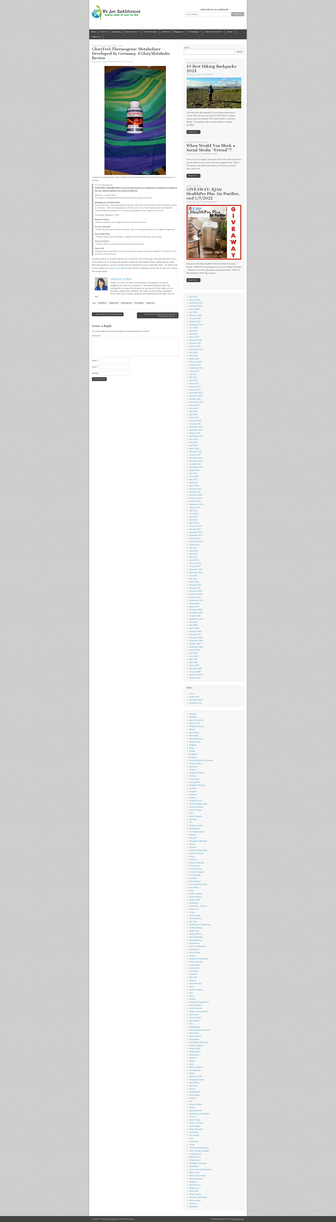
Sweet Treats (194, 1120)
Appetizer (193, 717)
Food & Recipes (151, 32)
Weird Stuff (193, 1191)
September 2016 (196, 402)
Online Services (195, 1008)
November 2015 (196, 430)
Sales (191, 1064)
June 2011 (193, 575)
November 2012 (196, 535)
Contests (192, 788)
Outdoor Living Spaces (198, 1011)
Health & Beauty (196, 928)
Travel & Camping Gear (195, 63)
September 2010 (196, 600)
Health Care (194, 931)
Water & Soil (194, 1172)
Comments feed (195, 700)
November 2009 (196, 613)
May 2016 (193, 411)
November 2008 (196, 641)
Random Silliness (196, 1045)
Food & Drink (194, 866)
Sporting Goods (195, 1110)
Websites (193, 1182)
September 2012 (196, 541)
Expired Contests (196, 853)
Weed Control (195, 1185)
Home (93, 32)
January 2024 (195, 300)
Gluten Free (194, 909)
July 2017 (193, 374)
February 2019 (195, 340)
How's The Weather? (198, 946)
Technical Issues (196, 1129)
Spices (192, 1107)
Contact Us (96, 37)
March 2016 (194, 417)
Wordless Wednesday (198, 1197)
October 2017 (195, 365)
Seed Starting (194, 1070)
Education (193, 838)
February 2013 (195, 526)
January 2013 (195, 529)
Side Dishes (194, 1083)
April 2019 (193, 334)
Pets (191, 1024)
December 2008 (196, 638)
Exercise (192, 847)
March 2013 (194, 523)
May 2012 (193, 554)
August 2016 (194, 405)
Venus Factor (115, 268)
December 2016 (196, 393)
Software (192, 1098)
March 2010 (194, 607)
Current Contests (194, 186)
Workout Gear (195, 1200)
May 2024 (193, 297)
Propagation (194, 1039)
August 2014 (194, 470)
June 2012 (193, 551)
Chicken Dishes (195, 763)
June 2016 (193, 408)
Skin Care (193, 1086)
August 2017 (194, 371)
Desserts (192, 819)
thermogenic (139, 303)
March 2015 (194, 449)
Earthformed (194, 828)
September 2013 (196, 504)
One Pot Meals (195, 1005)
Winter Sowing (195, 1194)
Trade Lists (193, 1141)
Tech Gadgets (195, 1126)
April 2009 (193, 625)
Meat (191, 987)
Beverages (193, 735)
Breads (192, 751)
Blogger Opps (195, 742)
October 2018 (195, 346)
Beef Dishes (194, 732)
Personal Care (131, 32)
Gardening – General (198, 906)
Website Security (196, 1179)
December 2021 (196, 306)
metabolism (102, 303)
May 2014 (193, 479)
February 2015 (195, 452)
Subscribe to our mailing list (214, 9)
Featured (193, 859)
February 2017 (195, 386)
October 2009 (195, 616)
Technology (193, 32)
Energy (192, 844)
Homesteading (195, 940)
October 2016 (195, 399)
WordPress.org (195, 703)
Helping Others (195, 934)
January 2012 (195, 566)
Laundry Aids (194, 968)
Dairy (191, 813)
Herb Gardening (196, 937)
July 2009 (193, 622)
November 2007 (196, 675)
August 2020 (194, 309)
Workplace (193, 1206)
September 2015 (196, 436)
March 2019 (194, 337)
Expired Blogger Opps (198, 850)
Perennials (193, 1014)
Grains (192, 912)
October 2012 (195, 538)
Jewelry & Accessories (198, 959)
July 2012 (193, 548)
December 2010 (196, 591)
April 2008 (193, 662)
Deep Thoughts (195, 816)
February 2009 (195, 631)
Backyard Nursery (196, 726)
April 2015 (193, 445)
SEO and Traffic (195, 1076)
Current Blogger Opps (198, 804)
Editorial (166, 32)
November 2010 (196, 594)
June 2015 (193, 439)
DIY (190, 822)
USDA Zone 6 (194, 1160)
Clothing (192, 776)
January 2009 (195, 634)
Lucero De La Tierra (100, 61)
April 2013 (193, 520)
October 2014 (195, 464)
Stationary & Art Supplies (199, 1114)
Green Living (194, 915)
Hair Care (193, 921)
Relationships (192, 142)
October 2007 (195, 678)
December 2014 (196, 458)
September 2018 (196, 349)
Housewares (194, 943)
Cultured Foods (195, 801)
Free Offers (194, 887)
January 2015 (195, 455)
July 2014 (193, 473)
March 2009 (194, 628)
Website (95, 373)
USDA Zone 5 (194, 1157)
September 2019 (196, 325)
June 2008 (193, 656)
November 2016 (196, 396)
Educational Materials (198, 841)
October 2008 (195, 644)
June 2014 (193, 476)
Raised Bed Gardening (198, 1042)
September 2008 (196, 647)
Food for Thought (196, 872)
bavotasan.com (238, 1219)
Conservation (194, 782)
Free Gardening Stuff (198, 884)
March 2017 (194, 383)
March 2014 (194, 486)
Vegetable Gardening (198, 1163)
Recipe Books (195, 1048)
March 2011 (194, 582)
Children (192, 770)
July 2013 (193, 510)
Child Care (193, 767)
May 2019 (193, 331)
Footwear (193, 878)
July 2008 (193, 653)
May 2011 (193, 579)
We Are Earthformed (112, 1219)
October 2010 (195, 597)
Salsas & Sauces (196, 1067)
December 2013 (196, 495)
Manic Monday (195, 983)
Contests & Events (213, 32)
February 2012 (195, 563)
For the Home (195, 881)
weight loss (150, 303)
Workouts (193, 1203)
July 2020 (193, 312)
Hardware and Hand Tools (200, 924)
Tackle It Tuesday (196, 1123)
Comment (96, 336)
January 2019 (195, 343)
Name (95, 361)
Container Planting (196, 785)
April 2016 (193, 414)
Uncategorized (195, 1154)
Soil (190, 1101)
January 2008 (195, 672)
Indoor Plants (194, 952)
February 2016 (195, 421)
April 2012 (193, 557)
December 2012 (196, 532)
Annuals (192, 714)
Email (95, 367)
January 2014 (195, 492)
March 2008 (194, 665)
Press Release (195, 1036)
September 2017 (196, 368)
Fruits (191, 891)
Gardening (116, 32)
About (229, 32)
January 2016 (195, 424)
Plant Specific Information (199, 1030)
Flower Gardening (196, 863)
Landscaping (194, 965)
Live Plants (193, 971)
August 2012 (194, 545)
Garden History (195, 897)
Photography (194, 1027)
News (191, 996)
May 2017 (193, 377)
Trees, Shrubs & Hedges (199, 1151)
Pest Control (194, 1021)
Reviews (103, 32)
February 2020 (195, 315)
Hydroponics (194, 949)
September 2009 (196, 619)
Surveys (192, 1117)
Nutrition (192, 999)
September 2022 (196, 303)
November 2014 (196, 461)
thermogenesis (126, 303)
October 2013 (195, 501)
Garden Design (195, 894)
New (191, 993)
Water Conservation (197, 1176)
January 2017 (195, 390)
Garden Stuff (194, 900)
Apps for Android (196, 720)
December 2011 (195, 569)
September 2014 (196, 467)
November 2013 (196, 498)
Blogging (178, 32)
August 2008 (194, 650)
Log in (191, 694)
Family (192, 856)
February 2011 (195, 585)
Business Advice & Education (201, 760)
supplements (114, 303)
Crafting (192, 798)
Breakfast (193, 754)
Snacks (192, 1089)
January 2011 (194, 588)
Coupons (193, 791)
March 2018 (194, 359)
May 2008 (193, 659)
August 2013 (194, 507)
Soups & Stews (195, 1104)
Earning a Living (196, 825)
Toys (191, 1138)
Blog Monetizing (195, 739)
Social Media (203, 142)
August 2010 (194, 603)
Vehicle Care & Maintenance (201, 1169)
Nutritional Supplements (102, 46)
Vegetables (193, 1166)
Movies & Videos (196, 990)
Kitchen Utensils (195, 962)
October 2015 (195, 433)
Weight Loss (117, 46)
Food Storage (195, 875)
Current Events (195, 810)
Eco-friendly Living (196, 832)
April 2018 (193, 356)
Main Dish (193, 977)
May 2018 (193, 352)
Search (187, 47)
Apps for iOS (194, 723)
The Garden (194, 1135)
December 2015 (196, 427)
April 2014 (193, 483)
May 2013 (193, 517)
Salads (192, 1061)
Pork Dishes (194, 1033)
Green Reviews (195, 918)
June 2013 (193, 514)
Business (193, 757)
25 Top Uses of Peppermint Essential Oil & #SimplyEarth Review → (160, 315)
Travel (191, 1145)
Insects (192, 956)
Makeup (192, 980)
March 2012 (194, 560)
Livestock (193, 974)
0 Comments (128, 61)
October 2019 (195, 321)
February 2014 (195, 489)
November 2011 (195, 572)
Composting (194, 779)
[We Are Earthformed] (118, 10)
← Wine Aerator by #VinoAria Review (108, 314)
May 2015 (193, 442)
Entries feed (194, 697)
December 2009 (196, 610)
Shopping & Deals (210, 63)
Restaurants (194, 1055)
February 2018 (195, 362)
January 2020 (195, 318)
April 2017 (193, 380)
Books (191, 748)
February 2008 (195, 668)
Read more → (193, 132)
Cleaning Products (196, 773)
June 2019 (193, 328)
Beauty (192, 729)
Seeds (191, 1073)
